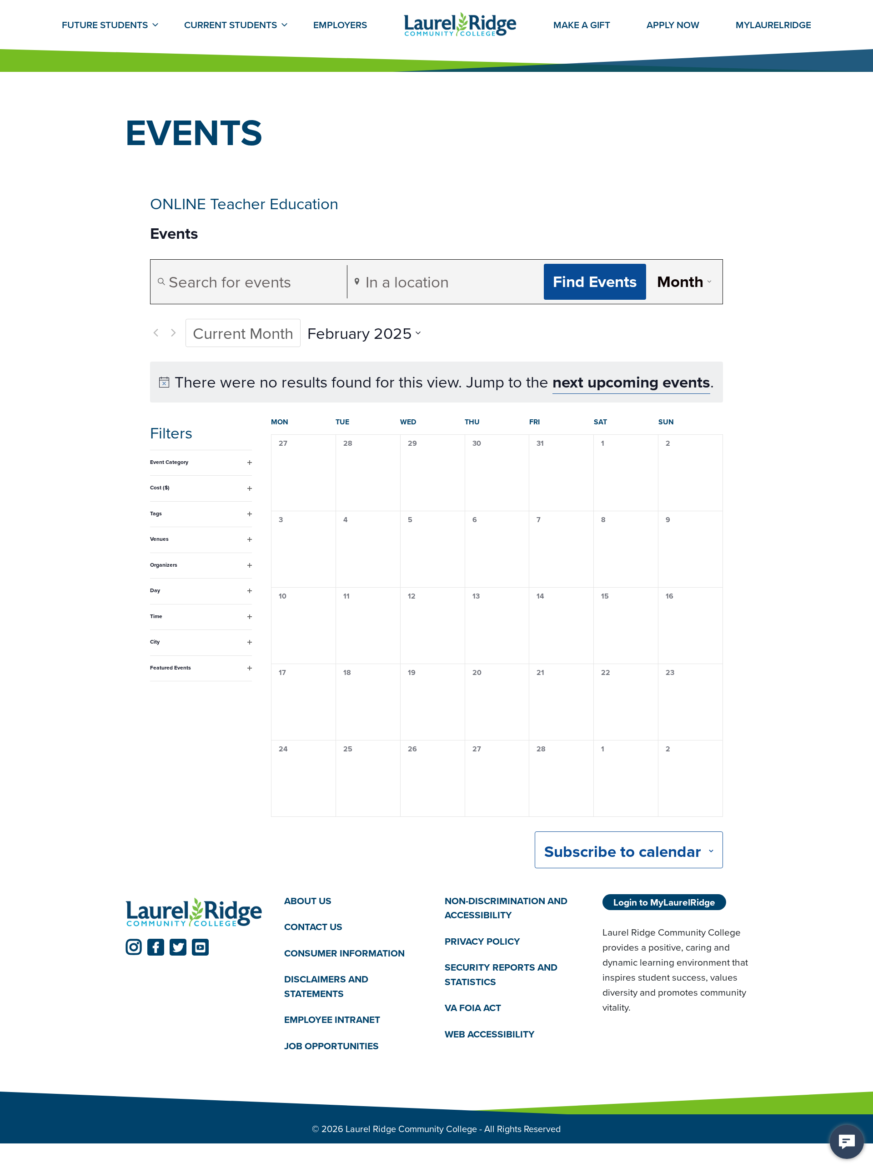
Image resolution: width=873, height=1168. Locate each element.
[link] (133, 947)
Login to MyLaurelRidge (664, 902)
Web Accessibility (490, 1034)
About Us (307, 901)
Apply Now (673, 25)
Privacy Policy (482, 941)
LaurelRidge (773, 25)
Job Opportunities (331, 1046)
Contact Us (313, 927)
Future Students (105, 25)
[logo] (194, 913)
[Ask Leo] (847, 1142)
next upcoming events (631, 381)
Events (174, 233)
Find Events (595, 281)
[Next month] (173, 332)
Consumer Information (344, 953)
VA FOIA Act (473, 1008)
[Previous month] (155, 332)
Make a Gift (581, 25)
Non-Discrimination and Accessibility (506, 908)
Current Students (230, 25)
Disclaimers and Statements (326, 986)
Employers (340, 25)
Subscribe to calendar (622, 851)
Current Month (243, 333)
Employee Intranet (332, 1019)
